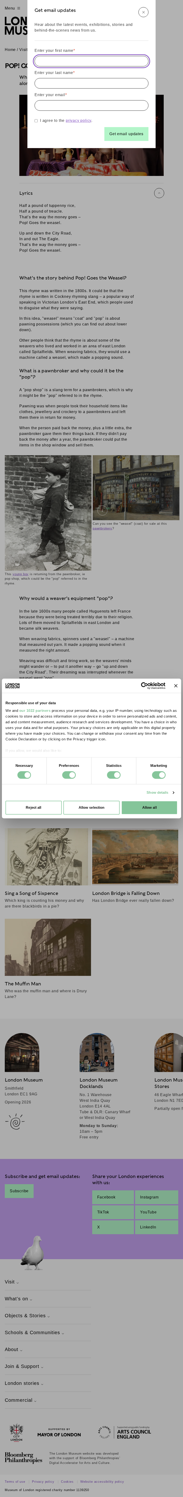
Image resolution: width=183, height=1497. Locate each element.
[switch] (69, 775)
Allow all (149, 808)
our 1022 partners (35, 711)
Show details (157, 792)
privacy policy (78, 121)
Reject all (33, 808)
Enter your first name (55, 51)
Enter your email (51, 95)
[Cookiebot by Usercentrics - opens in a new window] (144, 685)
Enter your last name (55, 73)
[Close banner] (176, 685)
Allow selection (92, 808)
